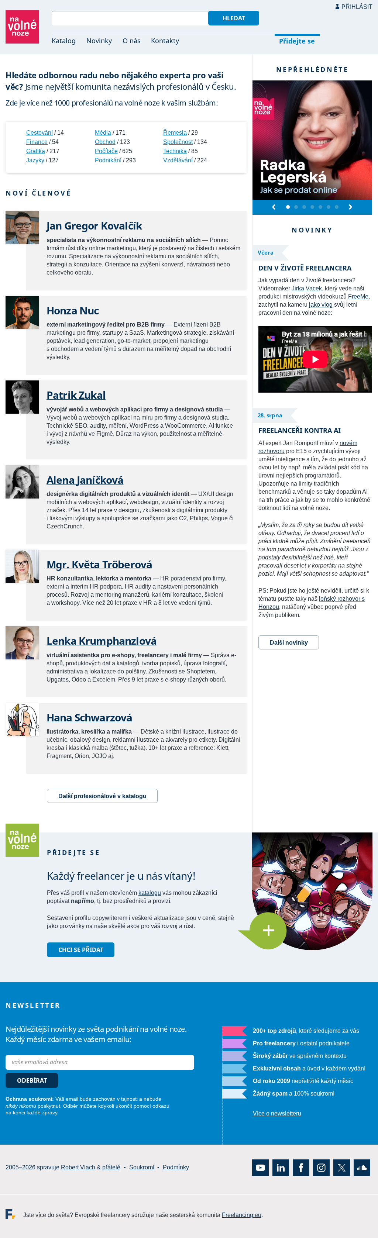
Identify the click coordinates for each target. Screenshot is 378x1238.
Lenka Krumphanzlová (102, 641)
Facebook (301, 1167)
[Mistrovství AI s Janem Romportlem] (312, 207)
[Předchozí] (274, 207)
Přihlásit (356, 7)
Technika (175, 151)
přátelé (111, 1167)
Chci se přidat (80, 950)
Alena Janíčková (85, 480)
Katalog (64, 40)
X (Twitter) (341, 1167)
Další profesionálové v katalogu (102, 796)
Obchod (105, 142)
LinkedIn (280, 1167)
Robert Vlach (78, 1167)
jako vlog (321, 304)
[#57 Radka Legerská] (288, 207)
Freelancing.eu (14, 1214)
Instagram (321, 1167)
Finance (37, 142)
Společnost (178, 142)
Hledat (234, 18)
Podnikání (108, 160)
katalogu (149, 893)
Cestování (39, 133)
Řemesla (175, 133)
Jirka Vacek (307, 288)
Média (103, 133)
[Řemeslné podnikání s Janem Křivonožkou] (296, 207)
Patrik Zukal (76, 395)
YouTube (260, 1167)
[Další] (350, 207)
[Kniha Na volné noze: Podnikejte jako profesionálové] (320, 207)
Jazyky (35, 160)
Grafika (35, 151)
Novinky (99, 40)
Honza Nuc (73, 310)
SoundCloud (362, 1167)
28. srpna (270, 415)
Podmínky (176, 1167)
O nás (132, 40)
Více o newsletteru (277, 1113)
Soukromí (141, 1167)
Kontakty (165, 40)
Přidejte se (297, 41)
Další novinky (289, 642)
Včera (266, 252)
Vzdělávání (178, 160)
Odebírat (32, 1080)
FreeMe (358, 296)
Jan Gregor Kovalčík (94, 225)
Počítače (106, 151)
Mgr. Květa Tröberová (99, 564)
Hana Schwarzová (89, 717)
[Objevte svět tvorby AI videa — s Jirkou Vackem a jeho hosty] (304, 207)
